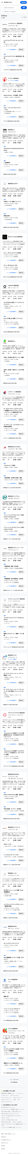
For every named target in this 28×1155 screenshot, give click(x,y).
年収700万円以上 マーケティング (8, 1107)
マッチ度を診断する (12, 49)
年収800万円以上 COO (16, 1111)
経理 (15, 1099)
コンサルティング (4, 1095)
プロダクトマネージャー (18, 1097)
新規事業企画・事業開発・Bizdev (8, 1093)
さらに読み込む (14, 1082)
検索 (24, 7)
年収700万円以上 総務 (5, 1111)
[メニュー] (2, 2)
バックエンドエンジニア (6, 1097)
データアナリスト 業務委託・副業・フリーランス (11, 1127)
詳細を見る (21, 49)
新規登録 (23, 2)
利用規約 (3, 1145)
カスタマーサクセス (14, 1095)
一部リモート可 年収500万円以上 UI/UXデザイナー (11, 1115)
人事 (18, 1099)
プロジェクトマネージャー (6, 1099)
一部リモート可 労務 (16, 1122)
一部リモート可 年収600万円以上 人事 (9, 1120)
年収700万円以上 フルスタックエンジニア (9, 1113)
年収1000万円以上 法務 (6, 1122)
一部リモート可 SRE (5, 1117)
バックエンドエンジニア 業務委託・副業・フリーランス (12, 1109)
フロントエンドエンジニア (6, 1101)
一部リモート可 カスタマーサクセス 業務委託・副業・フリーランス (13, 1125)
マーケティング (20, 1093)
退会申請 (3, 1148)
